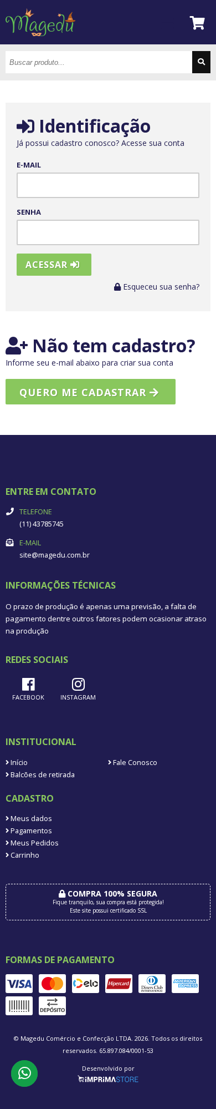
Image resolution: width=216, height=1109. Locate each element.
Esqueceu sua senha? (160, 286)
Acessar (47, 265)
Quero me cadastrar (84, 392)
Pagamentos (30, 830)
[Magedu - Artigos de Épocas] (40, 41)
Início (18, 762)
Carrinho (24, 855)
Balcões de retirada (42, 774)
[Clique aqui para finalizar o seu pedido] (198, 22)
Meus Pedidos (34, 843)
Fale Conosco (134, 762)
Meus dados (30, 818)
